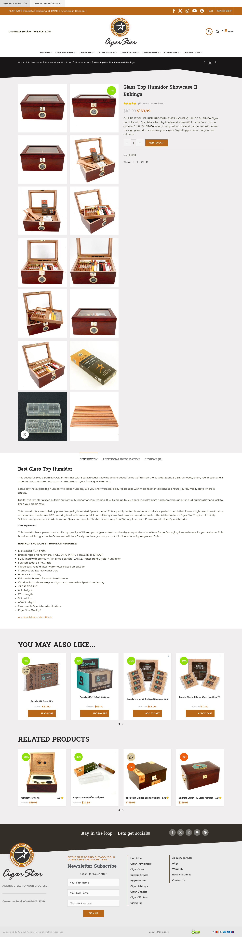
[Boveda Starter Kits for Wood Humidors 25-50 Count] (200, 675)
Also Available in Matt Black (35, 617)
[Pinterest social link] (201, 11)
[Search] (217, 31)
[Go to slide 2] (122, 724)
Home (21, 62)
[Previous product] (204, 62)
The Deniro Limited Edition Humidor (143, 797)
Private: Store (34, 62)
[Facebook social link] (174, 11)
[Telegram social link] (147, 162)
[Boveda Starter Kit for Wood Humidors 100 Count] (147, 676)
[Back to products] (210, 62)
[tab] (89, 458)
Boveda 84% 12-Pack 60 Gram (94, 697)
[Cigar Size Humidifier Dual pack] (94, 773)
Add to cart (156, 142)
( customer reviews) (151, 103)
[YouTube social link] (194, 11)
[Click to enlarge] (25, 434)
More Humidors (83, 62)
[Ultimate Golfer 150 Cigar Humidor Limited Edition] (200, 773)
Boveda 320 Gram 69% (42, 701)
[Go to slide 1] (119, 724)
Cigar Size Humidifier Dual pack (88, 797)
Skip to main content (48, 3)
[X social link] (180, 11)
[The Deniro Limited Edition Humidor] (147, 773)
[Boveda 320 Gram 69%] (42, 677)
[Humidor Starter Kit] (42, 773)
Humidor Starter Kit (30, 797)
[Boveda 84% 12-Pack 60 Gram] (94, 675)
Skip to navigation (15, 3)
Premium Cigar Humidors (58, 62)
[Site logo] (121, 31)
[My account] (209, 31)
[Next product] (215, 62)
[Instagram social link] (187, 11)
